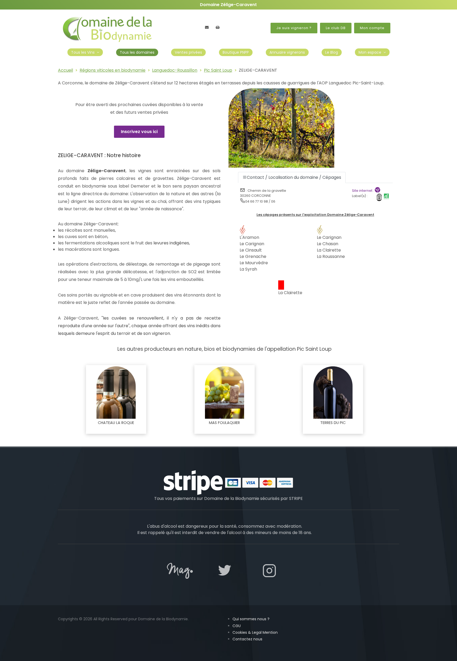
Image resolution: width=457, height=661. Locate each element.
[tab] (292, 177)
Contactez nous (247, 639)
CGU (236, 625)
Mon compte (372, 28)
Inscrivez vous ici (139, 132)
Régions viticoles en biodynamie (112, 70)
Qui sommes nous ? (250, 619)
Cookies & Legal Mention (255, 632)
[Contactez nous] (207, 27)
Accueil (65, 70)
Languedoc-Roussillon (174, 70)
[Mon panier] (217, 27)
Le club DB (336, 28)
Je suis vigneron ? (294, 28)
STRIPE (296, 498)
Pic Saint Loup (218, 70)
